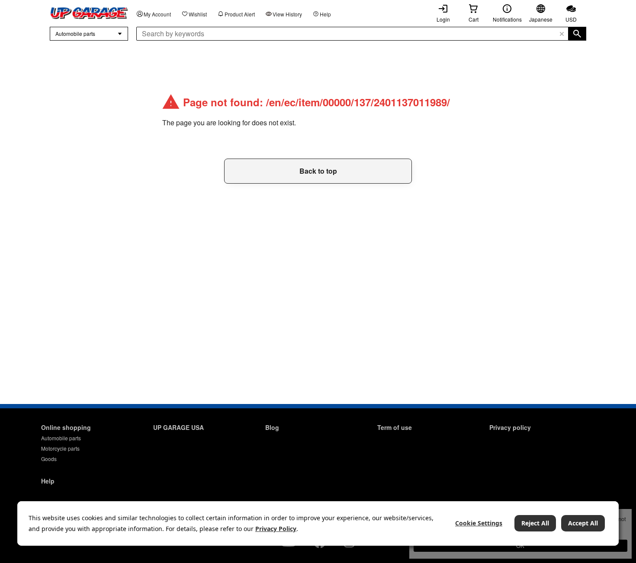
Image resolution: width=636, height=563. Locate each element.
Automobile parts (61, 438)
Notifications (507, 19)
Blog (272, 427)
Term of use (394, 427)
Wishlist (198, 14)
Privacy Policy (275, 529)
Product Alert (240, 14)
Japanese (540, 19)
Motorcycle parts (60, 448)
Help (325, 14)
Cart (474, 19)
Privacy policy (510, 427)
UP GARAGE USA (178, 427)
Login (443, 19)
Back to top (318, 171)
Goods (49, 458)
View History (287, 14)
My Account (157, 14)
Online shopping (66, 427)
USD (571, 19)
